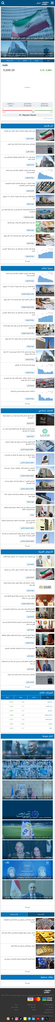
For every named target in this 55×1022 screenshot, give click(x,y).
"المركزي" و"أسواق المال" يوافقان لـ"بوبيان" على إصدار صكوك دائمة (19, 469)
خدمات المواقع (49, 1010)
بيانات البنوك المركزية (28, 294)
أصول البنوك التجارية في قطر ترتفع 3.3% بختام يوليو (20, 339)
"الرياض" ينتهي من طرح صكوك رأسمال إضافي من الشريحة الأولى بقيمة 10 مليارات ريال (18, 535)
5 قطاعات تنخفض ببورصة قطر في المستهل (23, 391)
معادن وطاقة (9, 61)
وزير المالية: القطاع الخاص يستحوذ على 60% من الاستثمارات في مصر (18, 662)
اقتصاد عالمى (30, 138)
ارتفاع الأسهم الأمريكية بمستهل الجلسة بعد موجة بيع (20, 959)
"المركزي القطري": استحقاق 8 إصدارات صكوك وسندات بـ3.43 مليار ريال (20, 482)
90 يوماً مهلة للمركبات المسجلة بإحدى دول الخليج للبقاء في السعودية (18, 211)
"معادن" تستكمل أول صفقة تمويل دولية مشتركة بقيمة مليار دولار (19, 584)
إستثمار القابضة (48, 715)
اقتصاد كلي (30, 386)
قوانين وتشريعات (29, 217)
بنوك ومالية (30, 204)
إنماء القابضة (49, 706)
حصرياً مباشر (47, 268)
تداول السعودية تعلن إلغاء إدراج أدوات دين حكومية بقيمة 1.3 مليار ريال (19, 417)
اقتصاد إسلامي (45, 411)
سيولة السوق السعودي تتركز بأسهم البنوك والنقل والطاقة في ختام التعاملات (18, 636)
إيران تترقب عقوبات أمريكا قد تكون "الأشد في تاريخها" (19, 131)
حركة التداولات (30, 178)
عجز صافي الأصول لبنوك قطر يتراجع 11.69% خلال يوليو (19, 236)
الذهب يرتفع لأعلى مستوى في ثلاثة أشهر (23, 946)
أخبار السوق (30, 165)
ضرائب (32, 515)
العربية (36, 61)
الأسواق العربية (45, 552)
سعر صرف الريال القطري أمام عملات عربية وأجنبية (21, 223)
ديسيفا (16, 1010)
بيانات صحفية (47, 977)
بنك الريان (49, 702)
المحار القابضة (48, 719)
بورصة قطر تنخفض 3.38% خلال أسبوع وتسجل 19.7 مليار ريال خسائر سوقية (19, 353)
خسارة (34, 697)
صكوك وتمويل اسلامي (27, 449)
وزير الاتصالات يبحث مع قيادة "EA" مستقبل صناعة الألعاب (19, 557)
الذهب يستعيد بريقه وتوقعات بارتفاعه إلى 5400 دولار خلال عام (18, 934)
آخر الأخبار (48, 126)
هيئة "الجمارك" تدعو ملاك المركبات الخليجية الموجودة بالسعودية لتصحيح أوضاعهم (20, 184)
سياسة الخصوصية (48, 1012)
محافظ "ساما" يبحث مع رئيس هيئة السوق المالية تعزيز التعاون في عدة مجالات (19, 597)
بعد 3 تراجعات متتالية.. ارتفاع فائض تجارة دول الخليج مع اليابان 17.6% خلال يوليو (19, 379)
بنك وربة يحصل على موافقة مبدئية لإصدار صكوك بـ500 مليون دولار (19, 495)
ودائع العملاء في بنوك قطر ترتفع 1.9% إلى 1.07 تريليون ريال (19, 198)
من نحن (16, 1005)
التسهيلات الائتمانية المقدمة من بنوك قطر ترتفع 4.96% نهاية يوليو (19, 327)
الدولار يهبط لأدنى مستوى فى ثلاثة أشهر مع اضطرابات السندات (19, 921)
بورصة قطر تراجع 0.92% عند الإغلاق (25, 365)
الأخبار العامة (30, 191)
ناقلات (50, 728)
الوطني (50, 724)
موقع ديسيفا (14, 1007)
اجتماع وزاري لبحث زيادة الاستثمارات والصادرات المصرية (20, 648)
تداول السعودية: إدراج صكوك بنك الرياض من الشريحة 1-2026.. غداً (19, 456)
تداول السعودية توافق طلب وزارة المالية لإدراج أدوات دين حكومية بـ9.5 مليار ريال (19, 430)
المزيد (28, 261)
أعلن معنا (33, 1007)
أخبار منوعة (47, 736)
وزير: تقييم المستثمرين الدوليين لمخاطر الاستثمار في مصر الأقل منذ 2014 (18, 623)
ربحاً (48, 697)
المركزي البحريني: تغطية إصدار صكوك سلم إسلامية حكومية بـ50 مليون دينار (18, 522)
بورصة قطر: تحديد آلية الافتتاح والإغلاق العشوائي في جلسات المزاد (19, 158)
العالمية (25, 61)
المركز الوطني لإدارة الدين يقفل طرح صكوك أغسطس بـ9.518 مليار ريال (20, 443)
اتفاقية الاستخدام (48, 1005)
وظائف (34, 1010)
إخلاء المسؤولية (32, 1005)
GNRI (5, 65)
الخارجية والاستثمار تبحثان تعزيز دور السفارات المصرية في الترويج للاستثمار (19, 610)
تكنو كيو (50, 711)
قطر (48, 61)
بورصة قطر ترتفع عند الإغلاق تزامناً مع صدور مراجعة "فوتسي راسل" (20, 171)
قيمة (20, 697)
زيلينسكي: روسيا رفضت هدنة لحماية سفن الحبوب (21, 144)
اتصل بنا (51, 1007)
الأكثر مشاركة (14, 914)
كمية (7, 697)
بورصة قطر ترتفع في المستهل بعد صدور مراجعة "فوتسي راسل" (18, 250)
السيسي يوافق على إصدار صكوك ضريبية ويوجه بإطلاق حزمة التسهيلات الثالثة (19, 508)
